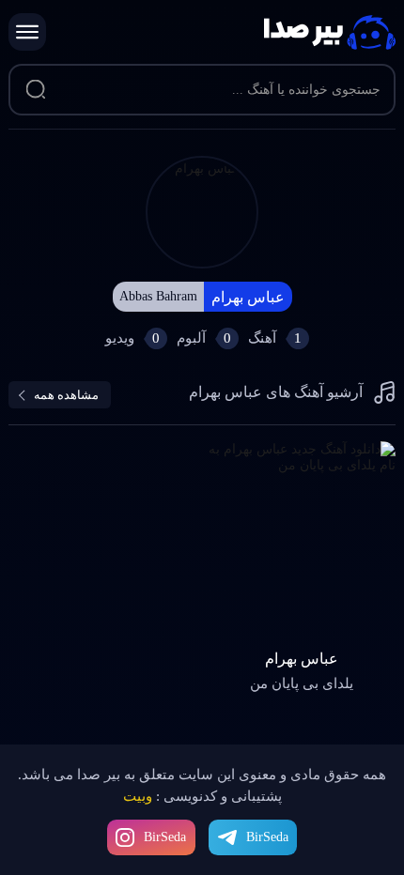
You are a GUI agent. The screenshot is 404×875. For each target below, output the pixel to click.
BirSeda (165, 837)
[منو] (27, 32)
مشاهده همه (66, 395)
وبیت (137, 796)
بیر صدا (330, 32)
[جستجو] (36, 90)
